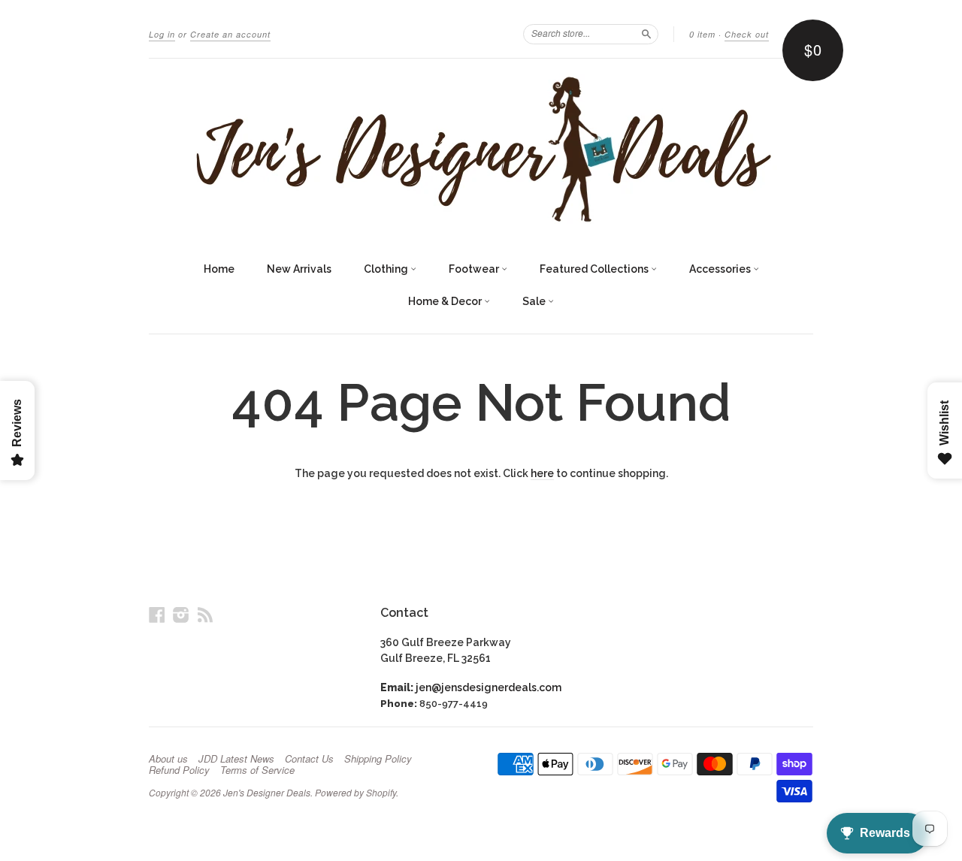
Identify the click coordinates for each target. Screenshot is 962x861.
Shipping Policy (378, 759)
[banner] (481, 149)
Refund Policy (179, 770)
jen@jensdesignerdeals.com (488, 687)
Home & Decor (446, 301)
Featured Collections (595, 269)
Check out (747, 34)
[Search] (646, 33)
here (542, 473)
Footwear (475, 269)
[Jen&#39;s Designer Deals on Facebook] (157, 615)
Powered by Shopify (355, 792)
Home (219, 269)
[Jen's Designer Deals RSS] (205, 615)
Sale (535, 301)
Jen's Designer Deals (266, 792)
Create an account (230, 34)
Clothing (387, 269)
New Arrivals (299, 269)
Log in (162, 34)
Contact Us (309, 759)
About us (168, 759)
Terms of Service (257, 770)
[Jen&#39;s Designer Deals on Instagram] (181, 615)
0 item (702, 34)
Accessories (721, 269)
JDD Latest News (236, 759)
